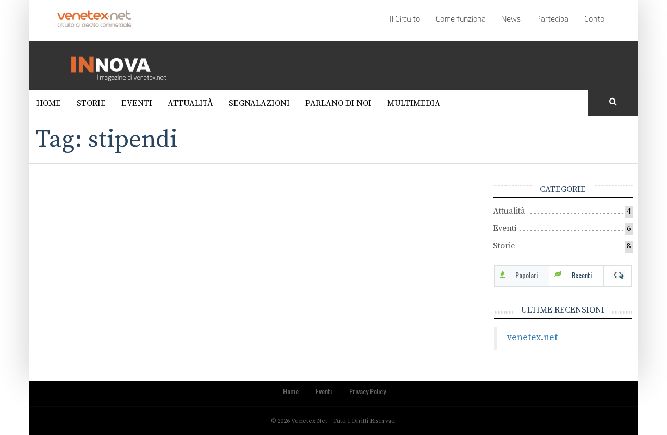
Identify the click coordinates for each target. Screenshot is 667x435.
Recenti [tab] (582, 274)
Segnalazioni (259, 103)
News (511, 20)
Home (48, 103)
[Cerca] (613, 102)
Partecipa (552, 20)
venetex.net (532, 337)
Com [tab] (617, 275)
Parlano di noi (338, 103)
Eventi (136, 103)
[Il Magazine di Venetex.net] (122, 65)
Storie (91, 103)
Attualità (190, 103)
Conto (594, 20)
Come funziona (461, 20)
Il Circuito (405, 20)
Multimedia (413, 103)
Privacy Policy (367, 391)
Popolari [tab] (526, 274)
